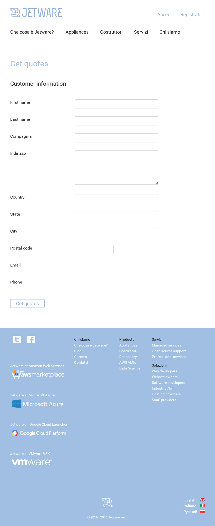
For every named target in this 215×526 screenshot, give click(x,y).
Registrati (190, 14)
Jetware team (118, 517)
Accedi (164, 14)
